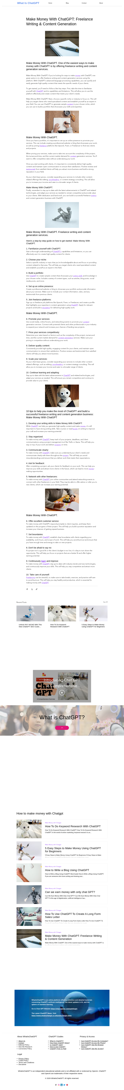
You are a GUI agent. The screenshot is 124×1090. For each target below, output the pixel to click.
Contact (21, 1043)
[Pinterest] (67, 1085)
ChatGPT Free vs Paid (58, 1049)
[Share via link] (36, 589)
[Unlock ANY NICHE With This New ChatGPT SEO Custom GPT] (30, 613)
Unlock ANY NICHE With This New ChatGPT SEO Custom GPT (30, 626)
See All (105, 602)
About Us (22, 1041)
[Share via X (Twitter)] (32, 589)
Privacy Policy (24, 1059)
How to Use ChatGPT (57, 1047)
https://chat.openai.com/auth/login (64, 1009)
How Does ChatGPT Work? (60, 1043)
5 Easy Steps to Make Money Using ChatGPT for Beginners (93, 626)
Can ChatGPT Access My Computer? (94, 1041)
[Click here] (62, 728)
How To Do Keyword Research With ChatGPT (59, 626)
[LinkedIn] (61, 1085)
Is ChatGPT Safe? (56, 1045)
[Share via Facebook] (27, 589)
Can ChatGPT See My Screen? (92, 1049)
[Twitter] (64, 1085)
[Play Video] (62, 692)
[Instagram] (59, 1085)
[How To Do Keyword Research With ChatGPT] (62, 613)
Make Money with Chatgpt (53, 823)
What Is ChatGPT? (56, 1041)
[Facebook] (56, 1085)
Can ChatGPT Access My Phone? (93, 1043)
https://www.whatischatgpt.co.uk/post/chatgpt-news (51, 1016)
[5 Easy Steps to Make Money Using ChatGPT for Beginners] (93, 613)
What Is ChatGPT (28, 3)
